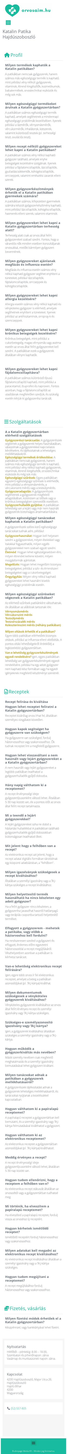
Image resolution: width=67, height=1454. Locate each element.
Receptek (19, 691)
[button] (33, 1443)
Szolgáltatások (25, 421)
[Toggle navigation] (8, 22)
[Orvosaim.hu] (28, 10)
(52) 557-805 (18, 1408)
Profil (16, 55)
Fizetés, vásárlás (28, 1308)
